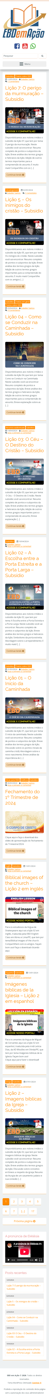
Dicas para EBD (12, 780)
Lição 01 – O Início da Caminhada (18, 683)
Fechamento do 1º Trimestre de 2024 (22, 797)
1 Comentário (13, 81)
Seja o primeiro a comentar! (19, 432)
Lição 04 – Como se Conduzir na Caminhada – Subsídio (23, 325)
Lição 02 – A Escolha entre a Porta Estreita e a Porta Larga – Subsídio (23, 564)
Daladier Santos (27, 79)
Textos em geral (23, 301)
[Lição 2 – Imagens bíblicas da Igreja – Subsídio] (24, 1131)
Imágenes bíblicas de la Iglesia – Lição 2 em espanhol (22, 992)
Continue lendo (14, 174)
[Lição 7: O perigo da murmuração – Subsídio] (24, 120)
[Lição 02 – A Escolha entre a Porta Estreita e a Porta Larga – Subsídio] (24, 596)
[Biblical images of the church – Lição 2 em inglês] (24, 909)
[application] (24, 1252)
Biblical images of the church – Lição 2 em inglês (24, 883)
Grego (8, 1081)
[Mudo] (36, 1260)
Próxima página (23, 1221)
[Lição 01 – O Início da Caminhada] (24, 710)
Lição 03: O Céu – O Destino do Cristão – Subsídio (24, 444)
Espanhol (10, 972)
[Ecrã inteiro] (40, 1260)
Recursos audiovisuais (15, 427)
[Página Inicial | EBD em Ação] (24, 21)
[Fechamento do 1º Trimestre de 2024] (24, 821)
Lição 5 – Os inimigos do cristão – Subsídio (24, 205)
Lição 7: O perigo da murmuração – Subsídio (24, 93)
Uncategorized (12, 190)
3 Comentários (14, 310)
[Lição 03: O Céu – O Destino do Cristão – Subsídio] (24, 471)
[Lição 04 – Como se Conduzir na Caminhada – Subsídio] (24, 354)
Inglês (8, 866)
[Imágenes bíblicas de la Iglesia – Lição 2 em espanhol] (24, 1022)
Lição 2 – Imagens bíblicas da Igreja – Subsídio (23, 1101)
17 (32, 1211)
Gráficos (24, 780)
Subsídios (10, 76)
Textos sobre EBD (23, 76)
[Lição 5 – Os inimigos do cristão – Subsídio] (24, 231)
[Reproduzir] (8, 1260)
